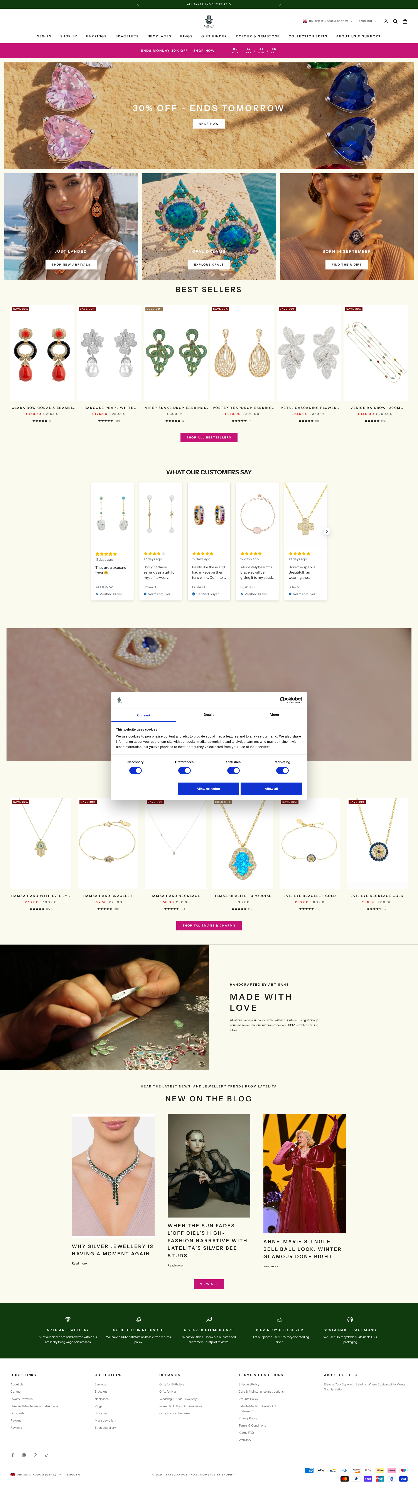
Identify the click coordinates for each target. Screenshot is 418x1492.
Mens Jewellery (105, 1420)
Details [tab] (209, 714)
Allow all (271, 789)
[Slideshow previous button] (91, 531)
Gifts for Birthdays (171, 1384)
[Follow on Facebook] (12, 1455)
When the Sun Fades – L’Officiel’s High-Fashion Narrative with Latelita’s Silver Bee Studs (208, 1240)
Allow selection (208, 789)
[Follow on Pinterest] (35, 1455)
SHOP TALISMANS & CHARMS (209, 925)
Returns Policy (248, 1399)
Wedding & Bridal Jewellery (178, 1399)
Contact (15, 1391)
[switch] (184, 770)
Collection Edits (308, 36)
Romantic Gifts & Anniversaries (180, 1406)
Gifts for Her (167, 1391)
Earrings (96, 36)
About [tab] (274, 714)
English (365, 21)
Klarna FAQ (246, 1433)
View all (209, 1284)
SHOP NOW (204, 51)
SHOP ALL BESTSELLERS (209, 437)
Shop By (69, 36)
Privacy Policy (248, 1418)
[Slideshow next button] (327, 531)
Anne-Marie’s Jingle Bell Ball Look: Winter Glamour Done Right (302, 1249)
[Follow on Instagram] (24, 1455)
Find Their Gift (347, 264)
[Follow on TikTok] (46, 1455)
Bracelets (127, 36)
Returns (15, 1420)
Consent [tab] (143, 715)
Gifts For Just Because (174, 1413)
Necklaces (160, 36)
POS (184, 1474)
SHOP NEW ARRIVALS (71, 264)
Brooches (101, 1413)
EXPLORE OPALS (209, 264)
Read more (79, 1263)
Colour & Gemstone (258, 36)
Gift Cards (17, 1413)
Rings (186, 36)
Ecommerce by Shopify (215, 1474)
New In (44, 36)
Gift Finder (214, 36)
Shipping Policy (249, 1384)
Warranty (245, 1440)
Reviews (16, 1428)
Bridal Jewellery (105, 1428)
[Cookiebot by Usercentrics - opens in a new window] (283, 700)
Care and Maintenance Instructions (34, 1406)
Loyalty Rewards (21, 1399)
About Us (16, 1384)
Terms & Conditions (252, 1425)
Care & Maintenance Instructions (261, 1391)
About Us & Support (358, 36)
